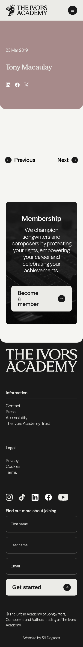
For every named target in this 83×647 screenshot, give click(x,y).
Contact (13, 405)
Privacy (12, 460)
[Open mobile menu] (72, 10)
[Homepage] (26, 10)
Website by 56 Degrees (41, 638)
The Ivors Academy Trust (28, 423)
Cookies (13, 466)
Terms (11, 472)
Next (63, 160)
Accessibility (16, 417)
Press (10, 411)
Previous (24, 160)
